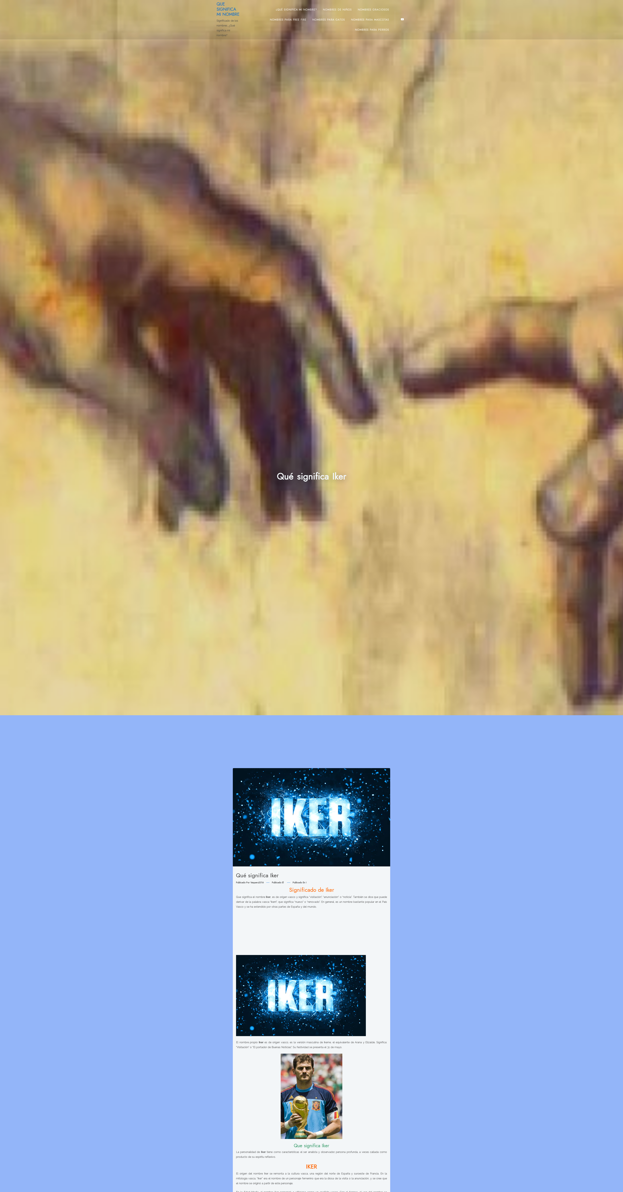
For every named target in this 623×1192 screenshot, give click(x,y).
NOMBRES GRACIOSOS (373, 10)
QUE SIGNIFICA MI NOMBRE (228, 9)
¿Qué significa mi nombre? (296, 10)
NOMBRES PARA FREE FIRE (288, 20)
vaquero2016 (257, 882)
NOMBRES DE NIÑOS (337, 10)
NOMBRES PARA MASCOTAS (370, 20)
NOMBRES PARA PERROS (372, 30)
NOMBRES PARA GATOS (328, 20)
